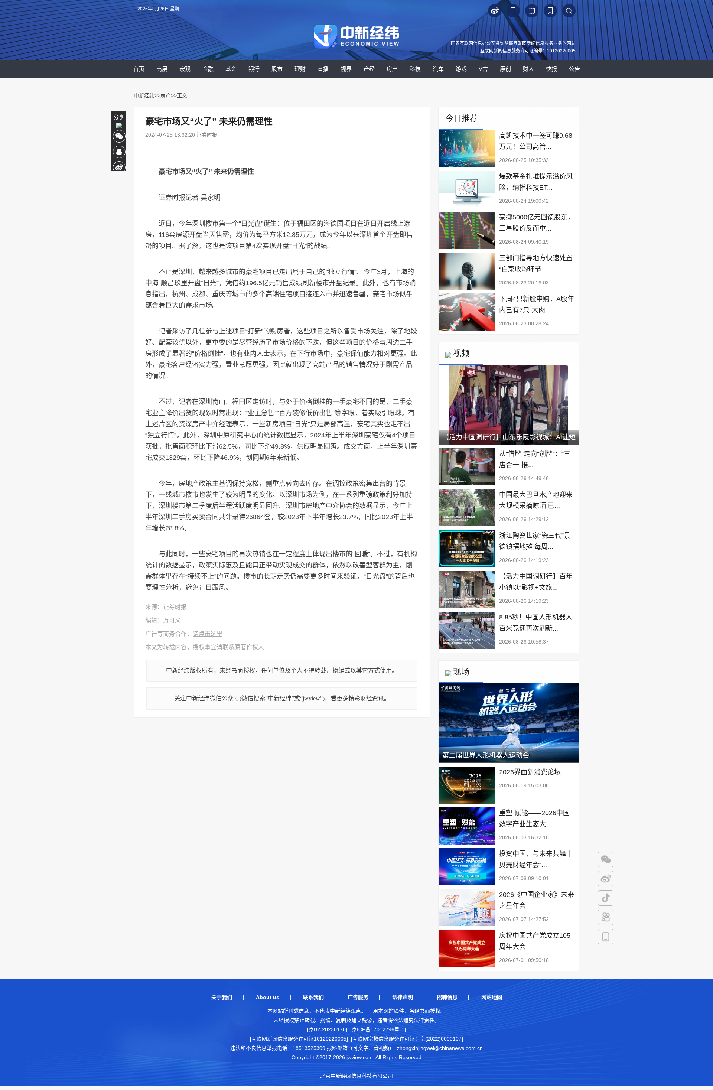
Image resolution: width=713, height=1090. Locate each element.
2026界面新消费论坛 (530, 772)
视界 (346, 69)
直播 (323, 69)
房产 (392, 69)
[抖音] (605, 898)
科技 (415, 69)
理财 (300, 69)
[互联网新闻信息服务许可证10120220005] (299, 1039)
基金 (231, 69)
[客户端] (605, 936)
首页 (138, 69)
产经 (369, 69)
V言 (483, 69)
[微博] (605, 878)
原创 (505, 69)
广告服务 (358, 997)
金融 (208, 69)
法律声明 (402, 997)
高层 (161, 69)
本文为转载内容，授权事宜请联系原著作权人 (204, 647)
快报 (551, 69)
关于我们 (221, 997)
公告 (574, 69)
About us (267, 997)
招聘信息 (447, 997)
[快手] (605, 917)
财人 (528, 69)
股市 (277, 69)
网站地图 (491, 997)
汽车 (438, 69)
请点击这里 (207, 634)
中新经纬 (144, 95)
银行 (254, 69)
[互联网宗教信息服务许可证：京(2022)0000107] (407, 1039)
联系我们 (313, 997)
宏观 (185, 69)
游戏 (461, 69)
